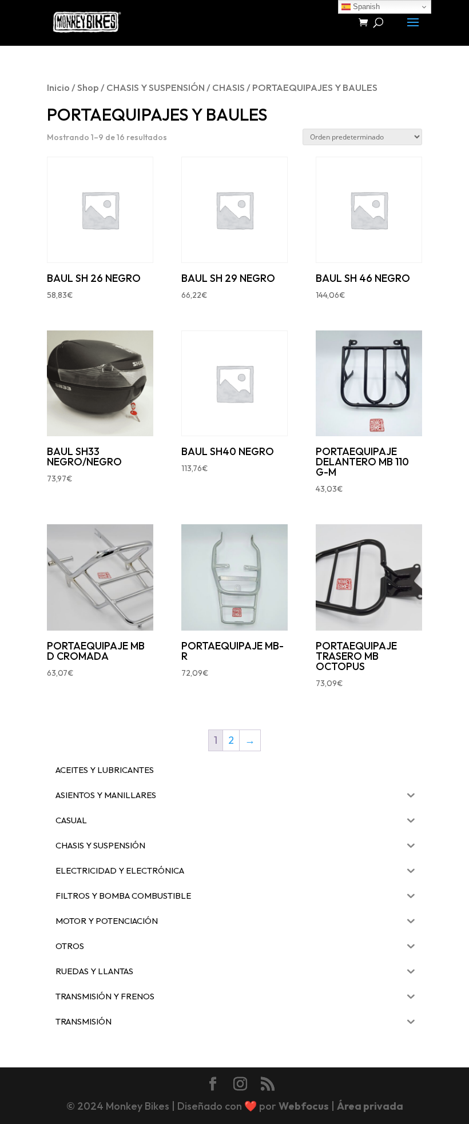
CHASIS (228, 87)
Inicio (58, 87)
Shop (88, 87)
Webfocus (304, 1106)
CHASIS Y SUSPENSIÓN (155, 87)
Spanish (365, 6)
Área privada (370, 1106)
